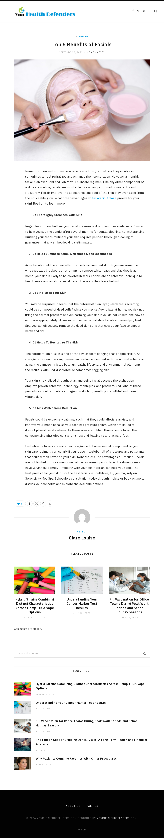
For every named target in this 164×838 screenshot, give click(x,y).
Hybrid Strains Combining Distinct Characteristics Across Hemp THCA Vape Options (34, 605)
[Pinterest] (12, 205)
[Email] (12, 215)
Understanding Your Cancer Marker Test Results (82, 603)
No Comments (96, 52)
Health (83, 36)
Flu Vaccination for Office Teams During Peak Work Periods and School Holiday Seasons (129, 605)
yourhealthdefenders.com (117, 817)
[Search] (153, 11)
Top (83, 829)
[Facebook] (12, 184)
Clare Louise (82, 538)
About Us (73, 806)
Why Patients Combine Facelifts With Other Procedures (76, 758)
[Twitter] (12, 195)
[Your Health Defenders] (45, 11)
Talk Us (92, 806)
